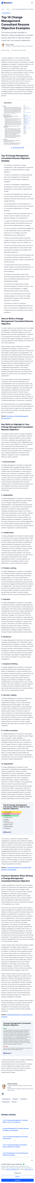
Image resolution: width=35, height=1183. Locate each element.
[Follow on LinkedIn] (2, 1093)
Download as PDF (18, 147)
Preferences (17, 1173)
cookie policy (28, 1169)
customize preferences (12, 1169)
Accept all (17, 1180)
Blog (8, 9)
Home (2, 9)
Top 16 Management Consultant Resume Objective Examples (15, 1154)
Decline (17, 1176)
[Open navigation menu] (32, 2)
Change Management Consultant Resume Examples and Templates (16, 1129)
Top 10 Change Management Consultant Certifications (15, 1137)
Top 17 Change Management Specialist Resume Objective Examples (15, 1146)
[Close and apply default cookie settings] (32, 1160)
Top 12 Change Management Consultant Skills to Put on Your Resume (15, 1121)
